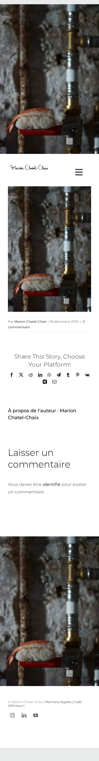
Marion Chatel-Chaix (30, 321)
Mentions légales (58, 702)
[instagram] (12, 715)
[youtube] (35, 715)
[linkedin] (24, 715)
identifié (51, 484)
